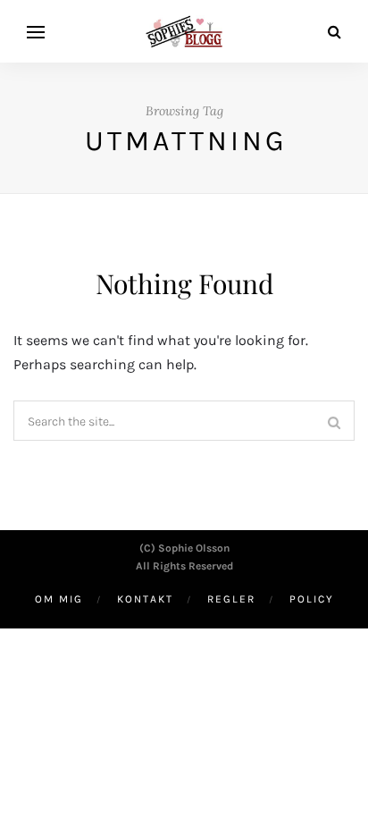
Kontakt (145, 599)
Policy (311, 599)
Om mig (59, 599)
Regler (231, 599)
